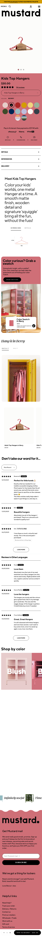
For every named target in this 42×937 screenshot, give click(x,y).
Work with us (7, 921)
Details (4, 152)
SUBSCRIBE (21, 862)
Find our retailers (8, 915)
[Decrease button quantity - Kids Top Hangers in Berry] (3, 932)
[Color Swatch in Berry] (11, 322)
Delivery (5, 166)
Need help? (6, 903)
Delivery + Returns (9, 909)
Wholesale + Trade (9, 918)
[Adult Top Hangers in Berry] (19, 426)
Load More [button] (21, 549)
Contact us (6, 912)
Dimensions (6, 159)
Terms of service (8, 927)
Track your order (8, 906)
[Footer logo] (21, 820)
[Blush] (16, 671)
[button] (7, 87)
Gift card (5, 924)
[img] (6, 476)
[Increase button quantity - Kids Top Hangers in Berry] (10, 932)
